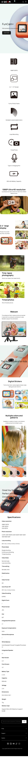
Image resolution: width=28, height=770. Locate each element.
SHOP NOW (6, 32)
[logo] (7, 2)
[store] (26, 2)
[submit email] (24, 721)
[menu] (2, 2)
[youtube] (14, 744)
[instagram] (19, 744)
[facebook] (8, 744)
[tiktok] (17, 744)
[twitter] (11, 744)
